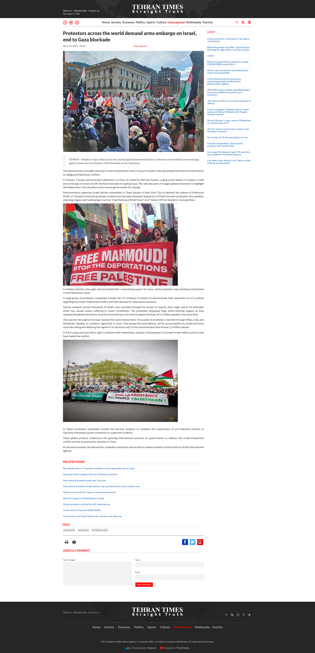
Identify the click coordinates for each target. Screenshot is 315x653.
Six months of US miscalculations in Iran (227, 137)
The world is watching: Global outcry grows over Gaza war (92, 516)
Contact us (93, 10)
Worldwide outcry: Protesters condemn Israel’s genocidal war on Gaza (98, 468)
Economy (128, 22)
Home (106, 22)
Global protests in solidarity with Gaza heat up (86, 504)
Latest (211, 32)
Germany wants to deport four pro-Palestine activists (90, 474)
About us (67, 10)
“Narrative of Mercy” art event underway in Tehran (229, 102)
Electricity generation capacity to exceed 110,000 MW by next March (227, 63)
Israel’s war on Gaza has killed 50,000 (82, 510)
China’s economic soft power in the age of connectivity (228, 40)
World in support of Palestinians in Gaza (83, 498)
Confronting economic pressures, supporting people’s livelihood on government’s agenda (224, 81)
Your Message (69, 560)
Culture (161, 22)
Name (137, 560)
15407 (210, 55)
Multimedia (193, 22)
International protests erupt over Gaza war (84, 480)
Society (116, 22)
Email (137, 572)
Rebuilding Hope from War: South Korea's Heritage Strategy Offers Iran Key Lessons (228, 48)
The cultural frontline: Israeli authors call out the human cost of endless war (101, 486)
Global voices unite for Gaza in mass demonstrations (89, 492)
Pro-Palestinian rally (99, 530)
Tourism (207, 22)
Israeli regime (83, 530)
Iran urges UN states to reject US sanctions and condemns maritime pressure (228, 153)
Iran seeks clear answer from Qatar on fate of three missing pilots (228, 161)
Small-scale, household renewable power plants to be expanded (228, 71)
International (176, 22)
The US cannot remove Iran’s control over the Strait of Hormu (228, 130)
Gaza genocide (69, 530)
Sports (151, 22)
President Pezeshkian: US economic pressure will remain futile (225, 144)
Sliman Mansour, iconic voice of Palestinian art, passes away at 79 (229, 121)
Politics (141, 22)
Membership (80, 10)
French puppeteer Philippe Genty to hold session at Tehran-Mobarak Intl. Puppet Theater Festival (228, 112)
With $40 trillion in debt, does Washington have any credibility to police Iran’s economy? (228, 92)
